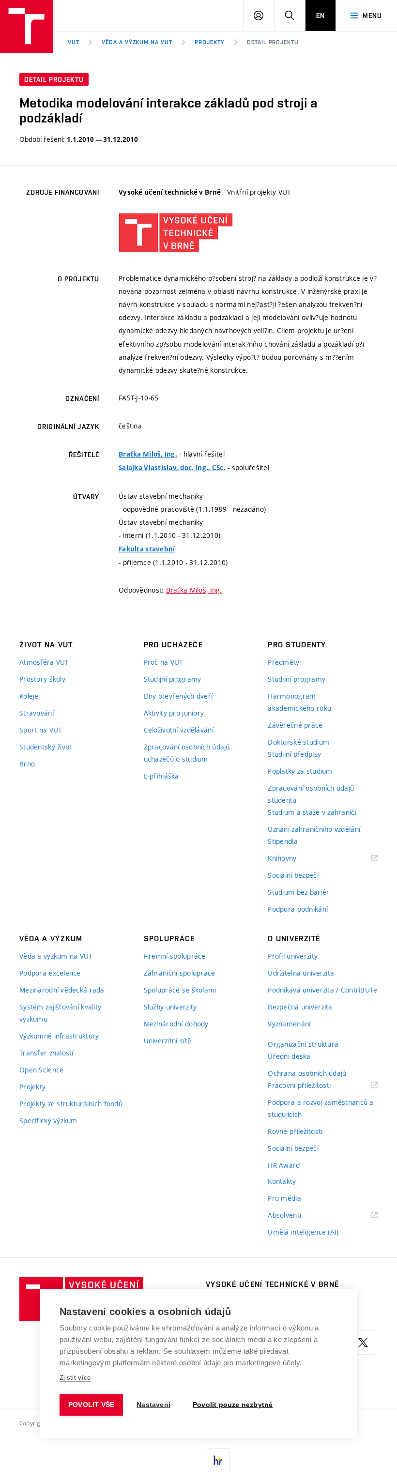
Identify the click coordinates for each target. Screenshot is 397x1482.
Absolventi (296, 1215)
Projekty (210, 42)
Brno (27, 763)
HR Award (284, 1165)
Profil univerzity (293, 956)
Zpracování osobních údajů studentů (311, 794)
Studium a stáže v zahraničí (312, 812)
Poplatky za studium (300, 771)
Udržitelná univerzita (301, 973)
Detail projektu (273, 42)
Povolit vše (91, 1404)
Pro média (284, 1198)
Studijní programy (172, 679)
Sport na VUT (40, 729)
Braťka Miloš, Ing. (148, 454)
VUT (73, 42)
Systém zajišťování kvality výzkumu (60, 1013)
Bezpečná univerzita (300, 1006)
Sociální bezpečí (293, 875)
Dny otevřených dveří (178, 696)
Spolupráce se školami (180, 989)
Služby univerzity (170, 1006)
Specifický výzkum (48, 1120)
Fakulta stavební (147, 549)
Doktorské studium (298, 742)
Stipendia (283, 841)
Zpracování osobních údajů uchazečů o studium (187, 753)
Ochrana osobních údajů (307, 1073)
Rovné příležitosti (295, 1131)
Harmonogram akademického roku (299, 702)
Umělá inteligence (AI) (303, 1232)
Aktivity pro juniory (174, 713)
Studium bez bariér (298, 892)
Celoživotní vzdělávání (179, 729)
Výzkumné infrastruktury (59, 1035)
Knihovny (294, 858)
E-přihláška (161, 775)
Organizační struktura (303, 1044)
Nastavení (153, 1404)
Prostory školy (42, 679)
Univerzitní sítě (167, 1040)
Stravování (36, 713)
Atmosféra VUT (44, 662)
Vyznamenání (289, 1023)
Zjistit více (75, 1377)
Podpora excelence (50, 973)
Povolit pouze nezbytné (233, 1404)
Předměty (283, 662)
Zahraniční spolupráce (179, 973)
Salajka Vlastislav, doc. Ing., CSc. (172, 467)
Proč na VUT (163, 662)
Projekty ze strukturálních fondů (70, 1103)
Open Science (41, 1069)
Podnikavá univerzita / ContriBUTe (322, 989)
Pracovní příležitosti (311, 1085)
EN (320, 15)
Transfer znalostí (46, 1052)
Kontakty (282, 1181)
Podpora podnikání (298, 909)
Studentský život (45, 746)
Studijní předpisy (294, 754)
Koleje (29, 696)
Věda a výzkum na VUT (137, 42)
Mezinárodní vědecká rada (62, 989)
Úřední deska (289, 1056)
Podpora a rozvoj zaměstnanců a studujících (320, 1108)
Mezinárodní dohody (176, 1023)
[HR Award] (218, 1460)
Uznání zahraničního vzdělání (314, 829)
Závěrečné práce (295, 725)
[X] (363, 1342)
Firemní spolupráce (175, 956)
